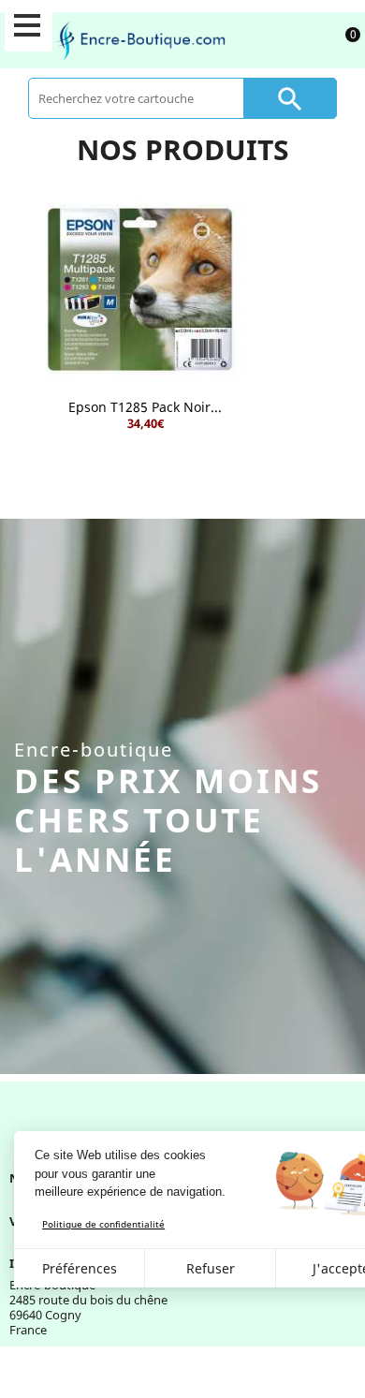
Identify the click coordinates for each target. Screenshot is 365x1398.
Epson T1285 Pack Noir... (145, 407)
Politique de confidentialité (103, 1223)
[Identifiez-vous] (300, 39)
